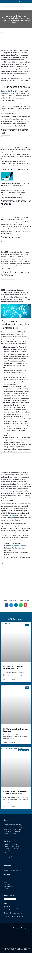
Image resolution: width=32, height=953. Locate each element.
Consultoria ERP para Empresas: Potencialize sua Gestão (15, 792)
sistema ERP (6, 91)
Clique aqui (12, 515)
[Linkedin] (9, 1)
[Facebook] (5, 899)
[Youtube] (12, 1)
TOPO (16, 941)
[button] (27, 7)
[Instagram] (6, 1)
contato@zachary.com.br (17, 546)
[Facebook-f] (3, 1)
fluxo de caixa (18, 78)
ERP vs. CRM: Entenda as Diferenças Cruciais (13, 667)
